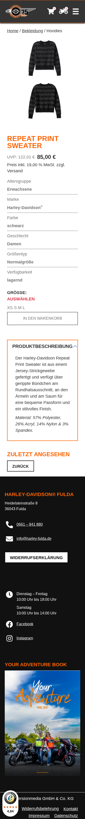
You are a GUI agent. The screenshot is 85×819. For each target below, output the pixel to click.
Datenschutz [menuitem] (66, 815)
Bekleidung (32, 30)
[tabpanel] (42, 390)
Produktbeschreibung (42, 346)
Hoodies (54, 30)
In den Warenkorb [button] (42, 318)
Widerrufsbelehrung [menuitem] (40, 808)
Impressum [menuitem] (39, 815)
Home (12, 30)
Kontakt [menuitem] (71, 809)
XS (10, 307)
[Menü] (75, 11)
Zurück (20, 466)
